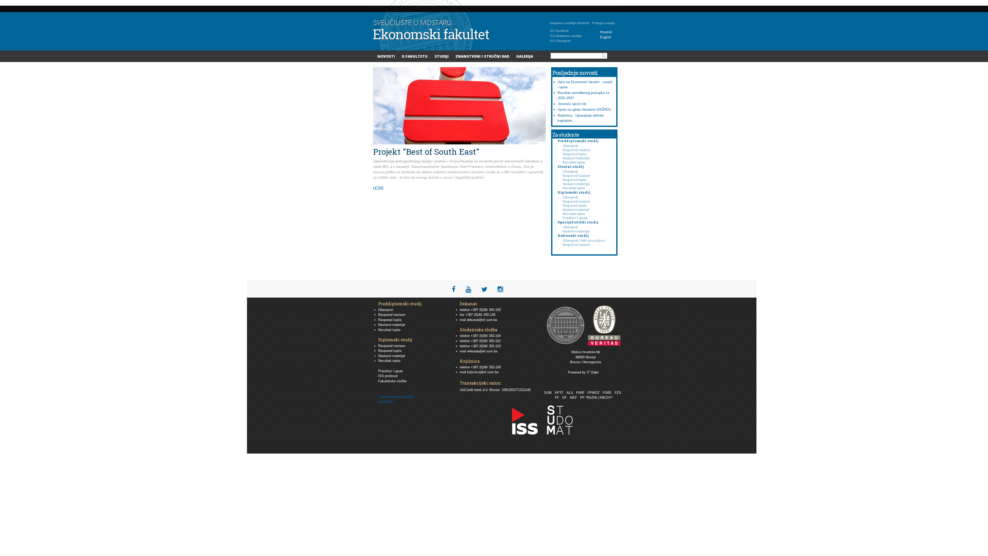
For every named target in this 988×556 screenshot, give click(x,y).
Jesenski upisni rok (572, 104)
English (605, 37)
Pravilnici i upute (575, 217)
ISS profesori (388, 376)
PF (582, 397)
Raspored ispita (574, 154)
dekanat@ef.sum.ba (482, 320)
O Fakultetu (415, 56)
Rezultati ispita (574, 162)
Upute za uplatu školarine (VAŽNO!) (584, 109)
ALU (570, 393)
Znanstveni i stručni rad (482, 56)
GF (564, 397)
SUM (548, 393)
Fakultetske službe (392, 381)
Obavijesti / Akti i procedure (584, 240)
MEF (573, 397)
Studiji (442, 56)
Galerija (524, 56)
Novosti (386, 56)
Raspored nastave (576, 149)
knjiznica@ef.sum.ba (482, 372)
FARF (580, 393)
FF (557, 397)
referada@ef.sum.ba (482, 351)
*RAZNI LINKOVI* (599, 397)
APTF (559, 393)
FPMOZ (593, 393)
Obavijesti (570, 145)
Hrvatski (606, 32)
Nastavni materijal (576, 158)
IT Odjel (592, 372)
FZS (618, 393)
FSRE (607, 393)
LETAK (378, 188)
